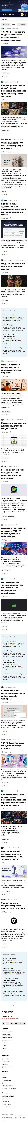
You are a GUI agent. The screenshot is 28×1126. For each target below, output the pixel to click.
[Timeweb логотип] (14, 1012)
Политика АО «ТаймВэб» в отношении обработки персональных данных (13, 1119)
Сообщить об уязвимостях (9, 1107)
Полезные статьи (6, 1104)
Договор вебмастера (7, 1066)
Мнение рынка (6, 73)
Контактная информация (8, 1096)
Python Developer (8, 325)
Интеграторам (5, 1061)
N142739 (16, 1117)
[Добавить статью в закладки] (10, 43)
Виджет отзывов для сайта (9, 1088)
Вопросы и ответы (6, 1042)
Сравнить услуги (6, 1034)
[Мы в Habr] (16, 1023)
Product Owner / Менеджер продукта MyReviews (11, 335)
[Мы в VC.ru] (20, 1023)
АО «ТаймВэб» (11, 1114)
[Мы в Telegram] (3, 1023)
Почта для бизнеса (6, 1080)
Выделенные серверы (7, 1085)
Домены (4, 1082)
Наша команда (5, 1099)
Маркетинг (5, 300)
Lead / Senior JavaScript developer (13, 348)
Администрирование (8, 516)
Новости (4, 251)
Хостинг (4, 1074)
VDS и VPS (4, 1077)
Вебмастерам (5, 1058)
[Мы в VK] (7, 1023)
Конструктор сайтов (7, 1032)
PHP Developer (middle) (10, 315)
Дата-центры (5, 1101)
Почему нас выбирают (7, 1037)
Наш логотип (5, 1064)
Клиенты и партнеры (7, 1040)
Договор (4, 1045)
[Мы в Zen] (24, 1023)
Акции (3, 1050)
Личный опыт (5, 130)
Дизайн (4, 191)
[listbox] (8, 19)
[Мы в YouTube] (12, 1023)
